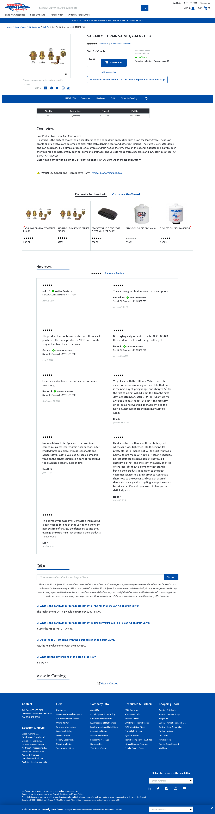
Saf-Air (46, 27)
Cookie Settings (71, 791)
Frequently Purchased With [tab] (91, 194)
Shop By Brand (37, 14)
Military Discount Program (136, 744)
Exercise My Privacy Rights (53, 791)
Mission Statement (99, 735)
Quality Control (63, 735)
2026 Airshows (131, 710)
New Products (165, 739)
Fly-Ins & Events (132, 735)
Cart (204, 7)
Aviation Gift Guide (167, 710)
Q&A (113, 98)
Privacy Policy (77, 794)
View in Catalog (129, 98)
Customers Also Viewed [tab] (126, 194)
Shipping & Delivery (65, 744)
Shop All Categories (15, 14)
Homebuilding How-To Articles (138, 739)
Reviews (100, 98)
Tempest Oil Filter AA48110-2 (175, 228)
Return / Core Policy (65, 739)
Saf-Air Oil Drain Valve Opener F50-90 (39, 229)
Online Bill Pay (62, 722)
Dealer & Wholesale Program (69, 714)
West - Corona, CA (30, 733)
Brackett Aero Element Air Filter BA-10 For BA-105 (106, 229)
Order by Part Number (79, 14)
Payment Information (66, 727)
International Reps (98, 731)
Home (9, 27)
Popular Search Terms (134, 748)
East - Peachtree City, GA (33, 751)
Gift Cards (163, 735)
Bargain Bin (163, 718)
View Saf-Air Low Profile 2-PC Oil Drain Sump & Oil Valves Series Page (128, 79)
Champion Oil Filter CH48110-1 (141, 228)
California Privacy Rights (31, 791)
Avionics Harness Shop (169, 714)
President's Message (99, 739)
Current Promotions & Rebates (172, 722)
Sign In (187, 7)
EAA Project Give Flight (135, 727)
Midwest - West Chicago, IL (34, 744)
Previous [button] (24, 226)
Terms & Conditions (65, 748)
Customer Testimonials (101, 718)
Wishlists (177, 3)
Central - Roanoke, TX (32, 740)
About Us (94, 710)
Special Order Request (169, 744)
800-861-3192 (45, 713)
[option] (48, 56)
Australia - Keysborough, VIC (34, 762)
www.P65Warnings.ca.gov (107, 172)
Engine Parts (20, 27)
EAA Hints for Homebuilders (137, 722)
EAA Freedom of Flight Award (103, 722)
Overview (86, 98)
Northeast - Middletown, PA (34, 748)
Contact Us (205, 3)
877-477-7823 (190, 3)
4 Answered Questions (121, 44)
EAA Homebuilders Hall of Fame (104, 727)
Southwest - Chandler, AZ (33, 737)
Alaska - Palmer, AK (30, 755)
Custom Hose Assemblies (170, 727)
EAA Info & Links (132, 718)
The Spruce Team (98, 748)
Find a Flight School (133, 731)
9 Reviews (103, 44)
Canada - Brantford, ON (32, 758)
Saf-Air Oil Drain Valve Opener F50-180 (73, 229)
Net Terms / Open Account (68, 718)
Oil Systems (34, 27)
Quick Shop (39, 243)
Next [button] (190, 226)
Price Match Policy (64, 731)
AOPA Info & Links (132, 714)
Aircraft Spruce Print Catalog (102, 714)
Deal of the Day (166, 731)
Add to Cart (115, 62)
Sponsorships (96, 744)
